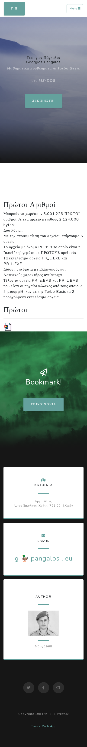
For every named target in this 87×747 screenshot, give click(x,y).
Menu (74, 8)
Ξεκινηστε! (43, 101)
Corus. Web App (44, 726)
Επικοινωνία (43, 404)
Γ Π (14, 8)
